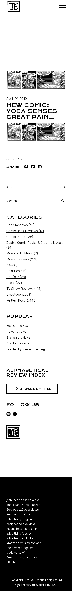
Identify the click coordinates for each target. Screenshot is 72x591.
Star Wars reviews (18, 337)
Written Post (15, 300)
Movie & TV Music (19, 253)
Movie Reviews (17, 259)
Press (10, 283)
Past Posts (14, 271)
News (10, 265)
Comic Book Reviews (22, 231)
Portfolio (12, 277)
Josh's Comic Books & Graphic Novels (34, 243)
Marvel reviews (16, 331)
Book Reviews (17, 225)
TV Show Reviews (19, 289)
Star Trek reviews (17, 343)
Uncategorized (17, 295)
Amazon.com (14, 543)
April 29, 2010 (16, 99)
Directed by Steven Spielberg (25, 349)
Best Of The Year (17, 325)
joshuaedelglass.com (20, 500)
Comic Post (14, 159)
